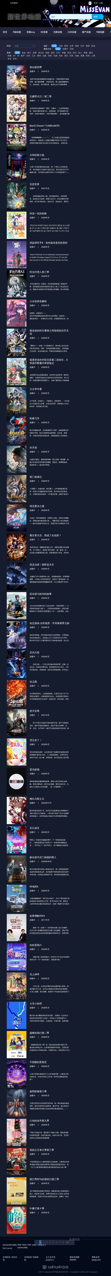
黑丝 (66, 55)
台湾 (71, 45)
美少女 (41, 52)
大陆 (61, 45)
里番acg (31, 31)
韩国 (88, 45)
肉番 (9, 55)
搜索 (95, 16)
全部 (54, 45)
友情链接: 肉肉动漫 (10, 1257)
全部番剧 (14, 2)
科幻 (75, 52)
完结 (72, 48)
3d (18, 55)
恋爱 (35, 52)
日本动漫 (72, 31)
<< (36, 1242)
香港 (66, 45)
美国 (77, 45)
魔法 (91, 52)
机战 (69, 52)
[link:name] (7, 1248)
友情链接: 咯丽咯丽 (31, 1257)
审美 (50, 55)
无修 (55, 55)
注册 (101, 2)
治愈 (44, 55)
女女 (9, 58)
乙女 (34, 55)
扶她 (77, 55)
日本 (82, 45)
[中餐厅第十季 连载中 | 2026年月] (38, 1220)
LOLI (58, 52)
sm (14, 55)
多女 (15, 58)
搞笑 (53, 52)
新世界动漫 (24, 16)
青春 (85, 52)
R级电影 (100, 31)
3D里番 (44, 31)
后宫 (28, 55)
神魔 (64, 52)
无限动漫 (57, 31)
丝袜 (61, 55)
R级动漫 (17, 31)
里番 (82, 55)
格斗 (29, 52)
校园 (47, 52)
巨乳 (72, 55)
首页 (5, 31)
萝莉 (39, 55)
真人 (80, 52)
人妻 (93, 55)
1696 (67, 1242)
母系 (88, 55)
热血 (24, 52)
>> (73, 1242)
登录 (96, 2)
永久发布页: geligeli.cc (51, 1257)
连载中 (65, 48)
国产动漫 (86, 31)
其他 (93, 45)
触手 (23, 55)
